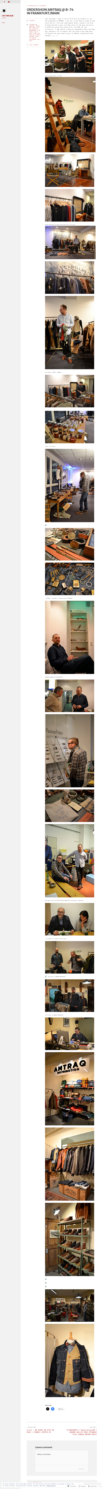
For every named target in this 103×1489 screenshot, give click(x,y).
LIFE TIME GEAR (7, 16)
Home (3, 22)
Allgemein (32, 20)
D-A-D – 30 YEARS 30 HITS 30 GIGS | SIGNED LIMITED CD (40, 1430)
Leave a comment (33, 44)
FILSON (35, 33)
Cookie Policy (51, 1485)
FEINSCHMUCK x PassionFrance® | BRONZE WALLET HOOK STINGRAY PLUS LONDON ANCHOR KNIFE (82, 1431)
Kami (39, 33)
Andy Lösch (32, 27)
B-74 (38, 27)
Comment (81, 1469)
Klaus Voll (32, 34)
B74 (30, 29)
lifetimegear (42, 5)
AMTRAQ (38, 26)
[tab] (4, 2)
